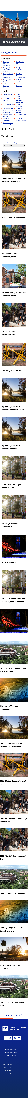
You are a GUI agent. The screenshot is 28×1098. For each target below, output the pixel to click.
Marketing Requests (10, 1055)
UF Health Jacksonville (6, 119)
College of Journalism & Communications (20, 75)
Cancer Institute (7, 94)
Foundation (7, 1067)
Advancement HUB (10, 1050)
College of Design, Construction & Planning (8, 69)
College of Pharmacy (19, 105)
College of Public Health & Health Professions (8, 110)
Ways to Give (7, 136)
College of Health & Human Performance (8, 75)
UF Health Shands (21, 114)
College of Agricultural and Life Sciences (7, 63)
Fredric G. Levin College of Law (20, 81)
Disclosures (8, 1070)
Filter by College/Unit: (14, 143)
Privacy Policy (8, 1073)
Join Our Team (9, 1064)
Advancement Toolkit (11, 1053)
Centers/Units (8, 129)
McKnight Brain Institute (7, 115)
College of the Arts (20, 63)
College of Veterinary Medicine (19, 110)
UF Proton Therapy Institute (21, 119)
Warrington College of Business (19, 86)
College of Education (19, 69)
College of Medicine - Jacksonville (19, 100)
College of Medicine (6, 99)
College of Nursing (8, 104)
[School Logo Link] (13, 1028)
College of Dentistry (19, 95)
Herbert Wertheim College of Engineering (8, 86)
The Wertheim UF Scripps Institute (8, 124)
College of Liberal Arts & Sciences (8, 81)
